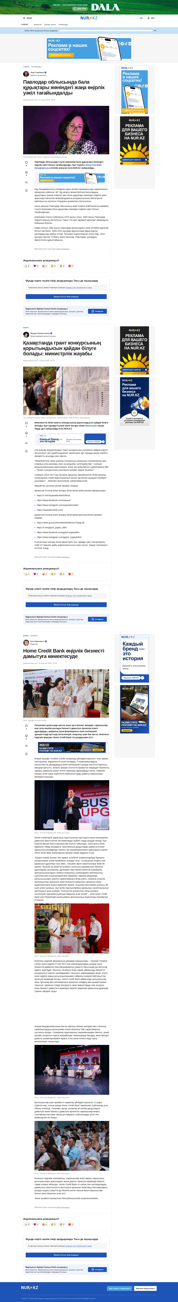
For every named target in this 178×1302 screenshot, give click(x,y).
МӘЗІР (29, 18)
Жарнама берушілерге (145, 1288)
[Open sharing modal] (26, 182)
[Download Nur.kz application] (89, 7)
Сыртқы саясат (50, 24)
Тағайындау (63, 24)
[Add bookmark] (26, 190)
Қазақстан (38, 24)
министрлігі (91, 425)
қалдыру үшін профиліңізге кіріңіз (78, 287)
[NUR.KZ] (89, 18)
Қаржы (26, 636)
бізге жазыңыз (63, 249)
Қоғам (25, 328)
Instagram (99, 311)
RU (141, 18)
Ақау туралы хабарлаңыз (119, 1288)
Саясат (24, 24)
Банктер (34, 636)
